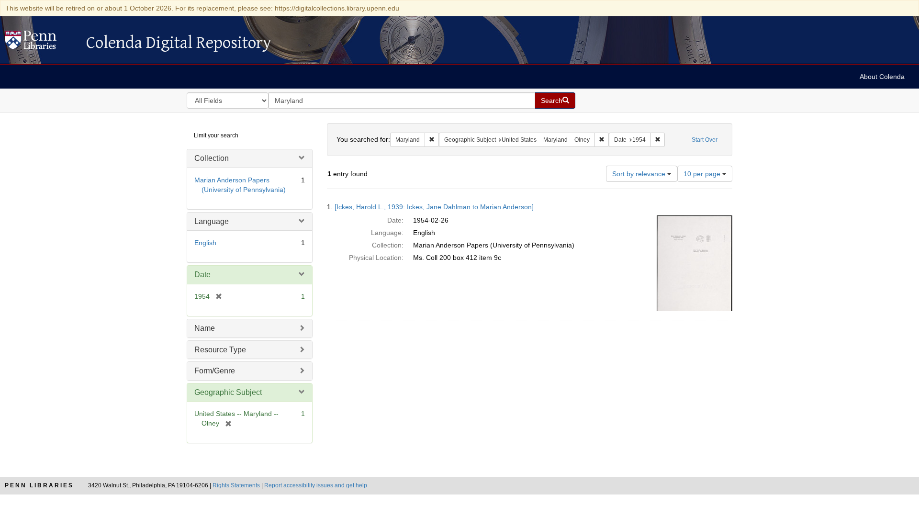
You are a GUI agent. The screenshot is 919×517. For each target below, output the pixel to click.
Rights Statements (236, 485)
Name (204, 328)
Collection (211, 158)
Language (211, 221)
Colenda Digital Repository (41, 43)
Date (202, 274)
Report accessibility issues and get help (315, 485)
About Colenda (882, 76)
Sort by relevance (639, 174)
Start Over (704, 139)
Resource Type (220, 350)
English (205, 243)
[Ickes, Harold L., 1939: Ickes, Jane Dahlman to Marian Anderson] (434, 207)
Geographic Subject (228, 392)
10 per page (703, 174)
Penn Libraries (39, 485)
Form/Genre (214, 371)
